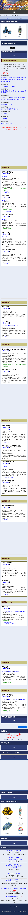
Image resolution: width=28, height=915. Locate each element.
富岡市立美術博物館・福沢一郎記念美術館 (12, 91)
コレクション (7, 442)
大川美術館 (4, 118)
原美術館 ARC (5, 97)
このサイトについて (14, 906)
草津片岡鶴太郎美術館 (7, 104)
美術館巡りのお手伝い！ (14, 5)
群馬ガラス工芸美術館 (20, 99)
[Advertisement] (14, 148)
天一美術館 (15, 109)
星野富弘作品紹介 (8, 622)
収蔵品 (5, 336)
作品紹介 (6, 263)
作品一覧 (6, 594)
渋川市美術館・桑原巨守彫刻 (17, 97)
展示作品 (6, 519)
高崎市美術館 (16, 77)
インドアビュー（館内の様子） (11, 623)
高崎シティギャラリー (14, 79)
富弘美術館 (4, 113)
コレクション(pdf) (8, 211)
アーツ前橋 (12, 86)
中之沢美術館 (5, 86)
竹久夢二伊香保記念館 (7, 99)
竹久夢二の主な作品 (8, 477)
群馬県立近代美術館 (6, 77)
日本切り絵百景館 (6, 109)
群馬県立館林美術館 (6, 123)
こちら (6, 129)
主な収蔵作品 (7, 192)
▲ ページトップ (23, 726)
